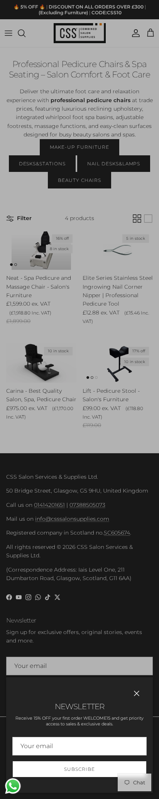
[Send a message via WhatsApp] (13, 786)
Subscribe (79, 769)
